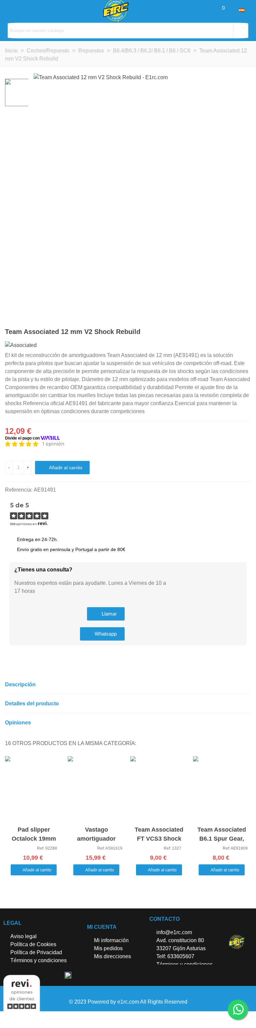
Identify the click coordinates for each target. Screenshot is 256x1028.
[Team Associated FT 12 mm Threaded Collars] (235, 333)
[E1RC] (236, 942)
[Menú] (11, 10)
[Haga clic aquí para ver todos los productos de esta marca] (21, 345)
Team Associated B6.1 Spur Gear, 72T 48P (221, 838)
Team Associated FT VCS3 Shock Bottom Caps (159, 838)
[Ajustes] (232, 10)
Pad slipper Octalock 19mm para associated (33, 838)
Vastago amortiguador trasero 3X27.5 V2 (96, 838)
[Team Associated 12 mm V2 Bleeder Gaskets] (246, 333)
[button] (106, 614)
